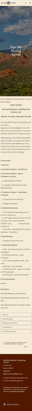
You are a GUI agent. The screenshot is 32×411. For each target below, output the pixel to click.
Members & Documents (9, 323)
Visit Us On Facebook (13, 404)
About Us (5, 315)
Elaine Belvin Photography (17, 391)
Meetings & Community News (15, 99)
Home (2, 99)
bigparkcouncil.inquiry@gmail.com (12, 374)
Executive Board (7, 319)
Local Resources (7, 327)
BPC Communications (9, 331)
